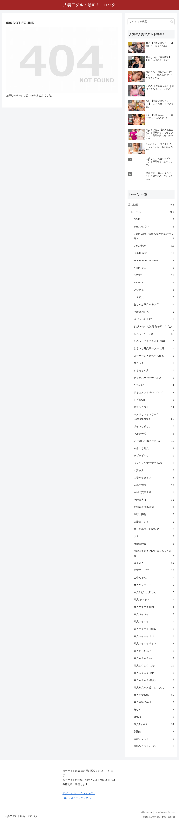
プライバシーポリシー (165, 812)
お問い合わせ (146, 812)
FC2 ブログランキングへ (77, 798)
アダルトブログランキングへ (79, 793)
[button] (171, 21)
